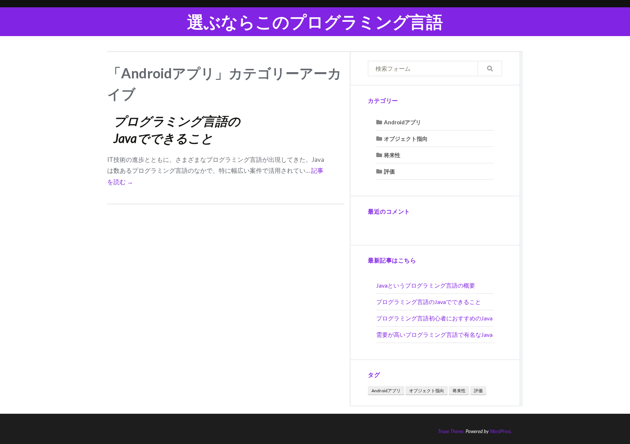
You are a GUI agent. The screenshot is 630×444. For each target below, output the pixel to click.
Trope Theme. (451, 431)
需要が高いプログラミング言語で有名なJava (434, 334)
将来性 (392, 155)
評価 (389, 171)
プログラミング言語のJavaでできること (428, 301)
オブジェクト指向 (406, 138)
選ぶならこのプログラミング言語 (315, 22)
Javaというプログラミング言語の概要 (425, 285)
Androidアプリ (402, 122)
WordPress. (501, 431)
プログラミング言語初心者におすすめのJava (434, 318)
